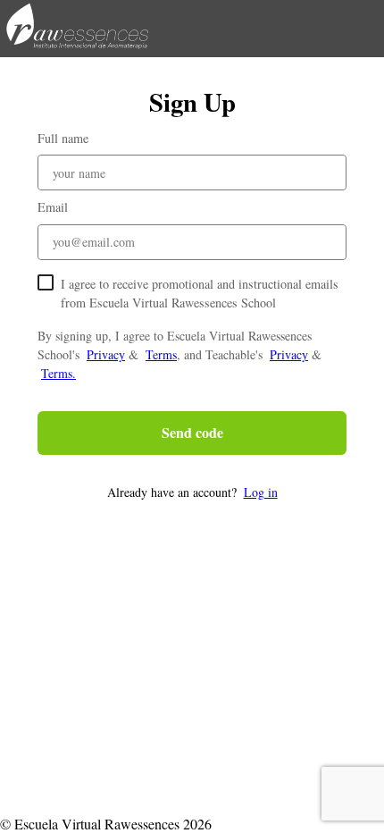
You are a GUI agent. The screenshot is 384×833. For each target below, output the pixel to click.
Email (53, 206)
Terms (161, 354)
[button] (192, 492)
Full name (63, 138)
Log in (261, 492)
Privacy (106, 354)
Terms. (58, 373)
